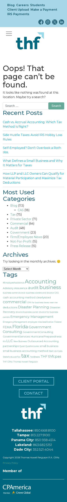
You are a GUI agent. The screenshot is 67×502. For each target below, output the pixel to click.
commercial (14, 301)
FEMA (7, 327)
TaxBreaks (35, 357)
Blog (11, 5)
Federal (58, 322)
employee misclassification (41, 322)
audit (33, 287)
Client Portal (33, 381)
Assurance (20, 288)
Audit (14, 228)
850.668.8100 (44, 430)
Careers (22, 5)
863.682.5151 (42, 445)
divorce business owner (27, 312)
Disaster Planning (33, 307)
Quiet (22, 346)
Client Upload (18, 9)
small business (49, 346)
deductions (10, 307)
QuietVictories (32, 346)
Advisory (8, 288)
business (50, 287)
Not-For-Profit (21, 241)
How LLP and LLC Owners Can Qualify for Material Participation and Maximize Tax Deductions (33, 178)
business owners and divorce (40, 293)
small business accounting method (25, 350)
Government (20, 232)
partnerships (11, 346)
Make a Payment (44, 9)
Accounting (40, 281)
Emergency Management (31, 317)
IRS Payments (18, 14)
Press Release (20, 246)
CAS (21, 210)
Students (37, 5)
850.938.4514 (45, 440)
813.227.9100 (40, 435)
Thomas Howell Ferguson (25, 362)
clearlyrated (43, 297)
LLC (9, 341)
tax (25, 355)
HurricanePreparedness (46, 336)
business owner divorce (14, 293)
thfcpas (54, 356)
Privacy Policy (10, 462)
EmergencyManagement (15, 322)
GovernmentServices (16, 336)
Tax (13, 214)
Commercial (19, 223)
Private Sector (20, 219)
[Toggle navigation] (9, 33)
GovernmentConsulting (38, 331)
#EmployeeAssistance (13, 283)
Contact (33, 393)
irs (4, 341)
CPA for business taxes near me (42, 302)
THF (44, 356)
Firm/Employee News (26, 237)
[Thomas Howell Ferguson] (30, 41)
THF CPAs (7, 362)
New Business (20, 341)
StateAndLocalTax (11, 357)
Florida (20, 326)
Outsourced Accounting (43, 341)
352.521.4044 (43, 449)
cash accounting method (19, 297)
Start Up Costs (55, 351)
